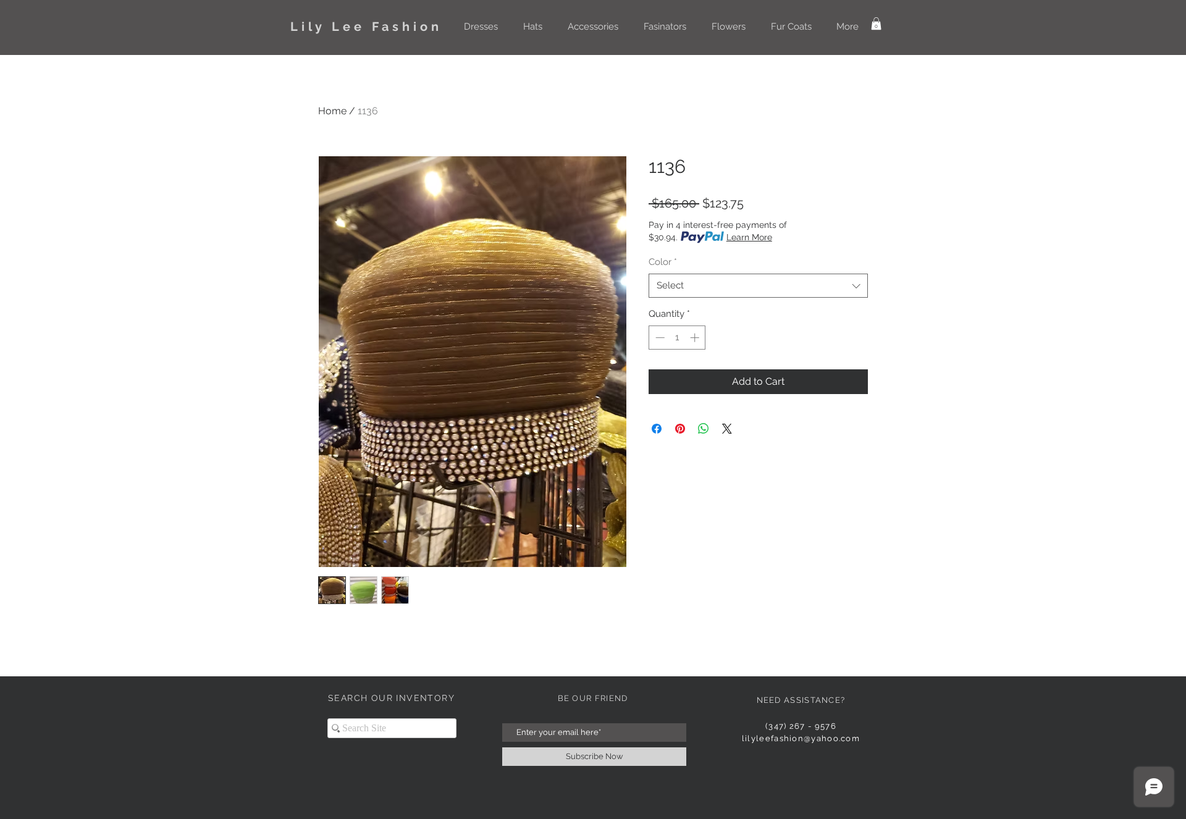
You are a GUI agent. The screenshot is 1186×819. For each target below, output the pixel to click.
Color (663, 261)
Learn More (749, 237)
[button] (480, 26)
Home (332, 111)
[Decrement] (658, 337)
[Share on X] (727, 428)
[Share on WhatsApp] (703, 428)
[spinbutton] (677, 337)
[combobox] (758, 286)
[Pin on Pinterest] (680, 428)
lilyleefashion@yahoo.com (801, 738)
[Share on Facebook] (656, 428)
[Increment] (696, 337)
